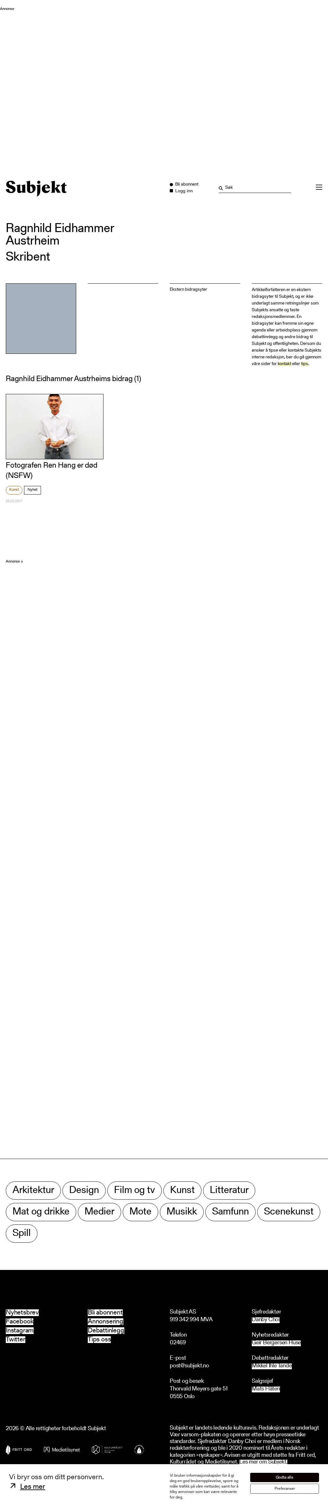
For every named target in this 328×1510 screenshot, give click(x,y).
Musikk (182, 1212)
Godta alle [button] (284, 1477)
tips (304, 364)
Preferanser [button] (285, 1489)
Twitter (15, 1339)
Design (84, 1191)
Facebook (19, 1321)
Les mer (32, 1487)
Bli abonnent (105, 1312)
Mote (140, 1212)
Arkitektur (33, 1191)
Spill (21, 1234)
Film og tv (134, 1191)
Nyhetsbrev (22, 1312)
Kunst (14, 490)
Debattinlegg (106, 1330)
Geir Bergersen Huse (276, 1343)
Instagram (20, 1330)
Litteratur (229, 1191)
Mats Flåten (266, 1389)
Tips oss (99, 1339)
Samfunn (230, 1212)
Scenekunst (289, 1212)
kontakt (284, 364)
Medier (99, 1212)
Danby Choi (266, 1320)
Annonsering (105, 1321)
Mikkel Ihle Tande (272, 1366)
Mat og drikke (41, 1212)
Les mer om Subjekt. (263, 1462)
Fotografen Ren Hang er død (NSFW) (51, 471)
